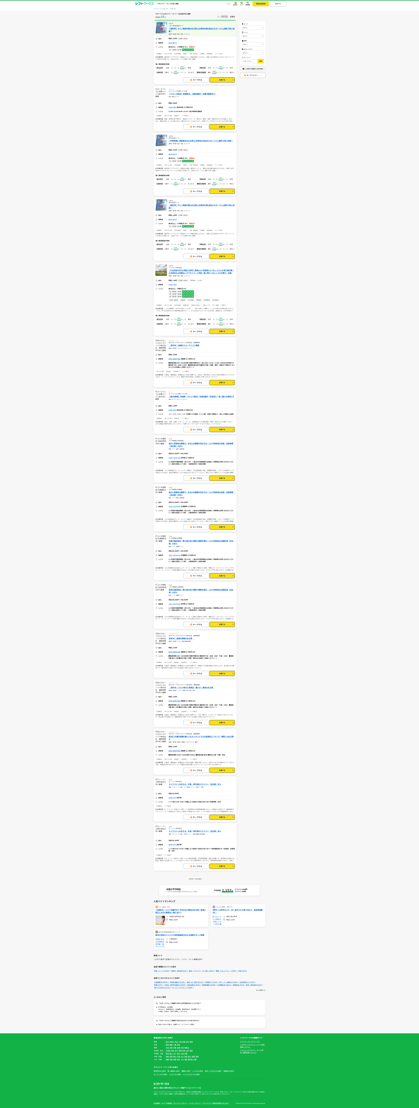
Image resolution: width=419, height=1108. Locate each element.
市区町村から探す (160, 1071)
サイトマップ (206, 1103)
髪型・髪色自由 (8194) (254, 985)
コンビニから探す (175, 1074)
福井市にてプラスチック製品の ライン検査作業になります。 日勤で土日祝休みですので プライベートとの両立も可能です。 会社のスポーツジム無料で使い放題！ (194, 58)
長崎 (174, 1059)
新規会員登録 (260, 4)
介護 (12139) (242, 971)
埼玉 (176, 1042)
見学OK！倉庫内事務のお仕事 (181, 638)
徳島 (185, 1056)
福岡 (167, 1059)
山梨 (182, 1053)
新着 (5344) (158, 985)
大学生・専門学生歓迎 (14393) (175, 985)
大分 (182, 1059)
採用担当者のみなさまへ (220, 1103)
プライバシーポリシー (180, 1103)
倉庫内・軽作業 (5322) (179, 971)
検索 (260, 61)
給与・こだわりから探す (213, 1071)
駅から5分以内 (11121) (162, 987)
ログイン (278, 4)
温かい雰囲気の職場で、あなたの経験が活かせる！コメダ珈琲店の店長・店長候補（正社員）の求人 (201, 444)
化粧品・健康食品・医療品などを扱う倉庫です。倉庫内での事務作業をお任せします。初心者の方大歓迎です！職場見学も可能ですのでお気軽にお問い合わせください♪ (194, 667)
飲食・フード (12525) (161, 971)
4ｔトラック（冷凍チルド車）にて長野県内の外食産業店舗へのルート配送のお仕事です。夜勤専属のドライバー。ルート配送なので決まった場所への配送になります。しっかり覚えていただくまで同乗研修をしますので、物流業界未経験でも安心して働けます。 (194, 811)
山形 (187, 1050)
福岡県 (170, 359)
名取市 (175, 107)
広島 (178, 1056)
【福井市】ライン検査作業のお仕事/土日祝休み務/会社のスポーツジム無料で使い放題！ (202, 29)
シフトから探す (197, 1071)
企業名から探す (228, 1071)
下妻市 (175, 285)
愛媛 (193, 1056)
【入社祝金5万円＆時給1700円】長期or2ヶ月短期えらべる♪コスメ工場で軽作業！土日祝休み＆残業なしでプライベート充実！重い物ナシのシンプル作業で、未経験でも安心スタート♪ (201, 271)
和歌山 (186, 1048)
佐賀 (171, 1059)
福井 (178, 1053)
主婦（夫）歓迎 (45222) (195, 982)
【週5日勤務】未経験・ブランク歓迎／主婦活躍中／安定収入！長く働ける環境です (201, 396)
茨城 (183, 1042)
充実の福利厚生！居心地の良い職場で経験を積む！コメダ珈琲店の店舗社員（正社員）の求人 (201, 542)
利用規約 (169, 1103)
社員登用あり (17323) (247, 982)
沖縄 (194, 1059)
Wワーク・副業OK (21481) (228, 982)
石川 (174, 1053)
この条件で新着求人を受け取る (254, 69)
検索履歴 (248, 5)
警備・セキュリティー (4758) (226, 971)
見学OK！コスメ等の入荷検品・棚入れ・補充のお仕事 (192, 687)
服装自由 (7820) (238, 985)
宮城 (180, 1050)
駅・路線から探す (174, 1071)
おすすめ (224, 16)
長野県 (170, 798)
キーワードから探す (160, 1074)
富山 (171, 1053)
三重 (174, 1045)
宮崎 (185, 1059)
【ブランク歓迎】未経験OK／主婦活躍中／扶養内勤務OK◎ (192, 93)
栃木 (187, 1042)
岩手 (176, 1050)
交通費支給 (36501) (224, 985)
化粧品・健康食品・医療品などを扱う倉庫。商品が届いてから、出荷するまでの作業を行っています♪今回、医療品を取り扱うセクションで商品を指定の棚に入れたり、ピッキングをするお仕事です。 (194, 763)
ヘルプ (228, 4)
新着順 (232, 16)
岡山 (174, 1056)
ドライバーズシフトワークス (250, 1041)
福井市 (175, 43)
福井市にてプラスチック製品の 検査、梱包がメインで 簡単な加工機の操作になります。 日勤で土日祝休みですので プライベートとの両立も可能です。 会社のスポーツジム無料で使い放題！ (194, 169)
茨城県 (170, 285)
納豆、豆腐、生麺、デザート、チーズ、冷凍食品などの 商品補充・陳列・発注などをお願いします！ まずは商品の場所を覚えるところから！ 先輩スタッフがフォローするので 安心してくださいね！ (194, 423)
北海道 (168, 1050)
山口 (182, 1056)
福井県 (170, 43)
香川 (189, 1056)
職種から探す (186, 1071)
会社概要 (157, 1103)
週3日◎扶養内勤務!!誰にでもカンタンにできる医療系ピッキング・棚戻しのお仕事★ (201, 737)
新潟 (167, 1053)
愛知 (167, 1045)
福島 (191, 1050)
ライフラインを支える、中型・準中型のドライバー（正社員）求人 (195, 784)
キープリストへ (252, 75)
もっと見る (259, 990)
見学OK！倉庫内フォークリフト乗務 (184, 345)
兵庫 (171, 1048)
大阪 (167, 1048)
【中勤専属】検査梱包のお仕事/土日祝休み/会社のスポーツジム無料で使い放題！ (201, 140)
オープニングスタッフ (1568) (182, 987)
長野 (185, 1053)
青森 (172, 1050)
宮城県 (170, 107)
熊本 (178, 1059)
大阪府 (170, 458)
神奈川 (172, 1042)
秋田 (183, 1050)
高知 (197, 1056)
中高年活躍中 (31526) (177, 982)
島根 (171, 1056)
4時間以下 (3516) (211, 982)
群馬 (191, 1042)
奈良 (182, 1048)
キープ (241, 5)
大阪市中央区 (177, 458)
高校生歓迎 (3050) (193, 985)
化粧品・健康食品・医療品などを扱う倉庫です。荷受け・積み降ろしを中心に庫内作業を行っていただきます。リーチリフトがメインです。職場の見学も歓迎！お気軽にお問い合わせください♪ (194, 376)
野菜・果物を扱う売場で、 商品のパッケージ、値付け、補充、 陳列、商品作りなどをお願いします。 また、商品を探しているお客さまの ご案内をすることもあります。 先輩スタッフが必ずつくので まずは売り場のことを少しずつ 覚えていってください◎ (194, 121)
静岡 (171, 1045)
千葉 (180, 1042)
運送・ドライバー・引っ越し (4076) (201, 971)
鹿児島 (190, 1059)
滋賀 (178, 1048)
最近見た (235, 5)
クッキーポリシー (195, 1103)
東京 (167, 1042)
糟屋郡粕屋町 (177, 359)
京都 (174, 1048)
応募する (222, 80)
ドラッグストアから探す (191, 1074)
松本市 (175, 798)
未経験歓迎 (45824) (161, 982)
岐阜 (178, 1045)
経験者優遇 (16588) (209, 985)
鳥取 (167, 1056)
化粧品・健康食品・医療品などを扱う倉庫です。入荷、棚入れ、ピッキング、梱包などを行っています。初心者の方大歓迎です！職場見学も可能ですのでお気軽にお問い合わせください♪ (194, 716)
